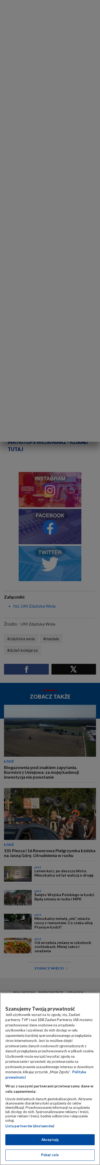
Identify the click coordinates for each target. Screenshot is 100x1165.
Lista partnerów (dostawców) (29, 1126)
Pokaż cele (50, 1155)
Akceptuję (50, 1139)
